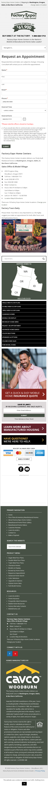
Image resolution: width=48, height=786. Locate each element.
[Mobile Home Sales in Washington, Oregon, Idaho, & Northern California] (24, 296)
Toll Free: (8, 176)
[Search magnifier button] (43, 258)
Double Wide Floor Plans (11, 307)
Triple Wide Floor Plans (11, 310)
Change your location (14, 642)
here (13, 141)
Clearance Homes (8, 314)
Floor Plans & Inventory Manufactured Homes (23, 517)
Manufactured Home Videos (17, 525)
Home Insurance (13, 599)
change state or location (39, 5)
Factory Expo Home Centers (10, 2)
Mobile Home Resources (16, 604)
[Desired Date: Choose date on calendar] (24, 119)
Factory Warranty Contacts (17, 606)
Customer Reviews (14, 528)
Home (10, 515)
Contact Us (13, 185)
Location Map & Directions (14, 198)
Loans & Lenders (13, 530)
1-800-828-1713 (39, 36)
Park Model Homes (9, 345)
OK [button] (24, 784)
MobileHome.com (14, 609)
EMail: (7, 185)
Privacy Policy (14, 139)
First (3, 77)
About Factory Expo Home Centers (19, 520)
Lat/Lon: (7, 195)
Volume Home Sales (9, 341)
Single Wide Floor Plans (11, 303)
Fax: (6, 182)
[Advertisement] (24, 489)
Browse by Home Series (10, 322)
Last (3, 84)
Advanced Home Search (10, 330)
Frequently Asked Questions (17, 601)
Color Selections (8, 333)
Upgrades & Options (9, 337)
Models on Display (9, 318)
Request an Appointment (11, 326)
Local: (7, 179)
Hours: (7, 188)
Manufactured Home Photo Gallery (19, 522)
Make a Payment (13, 535)
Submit (6, 146)
